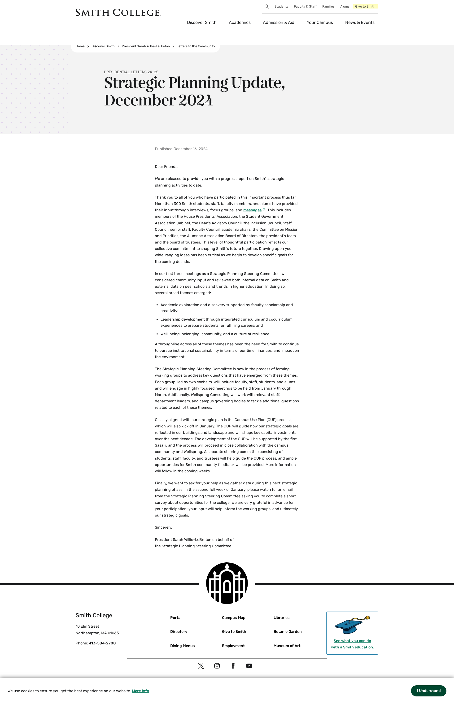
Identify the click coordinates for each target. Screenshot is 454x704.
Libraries (282, 617)
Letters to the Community (196, 46)
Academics (240, 22)
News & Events (360, 22)
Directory (178, 631)
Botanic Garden (288, 631)
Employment (233, 645)
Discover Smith (202, 22)
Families (328, 6)
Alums (344, 6)
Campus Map (233, 617)
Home (80, 46)
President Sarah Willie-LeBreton (146, 46)
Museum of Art (287, 645)
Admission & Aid (278, 22)
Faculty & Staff (305, 6)
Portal (175, 617)
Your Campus (320, 22)
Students (281, 6)
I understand (429, 690)
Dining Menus (182, 645)
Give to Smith (365, 6)
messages (252, 210)
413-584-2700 (102, 643)
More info (140, 691)
